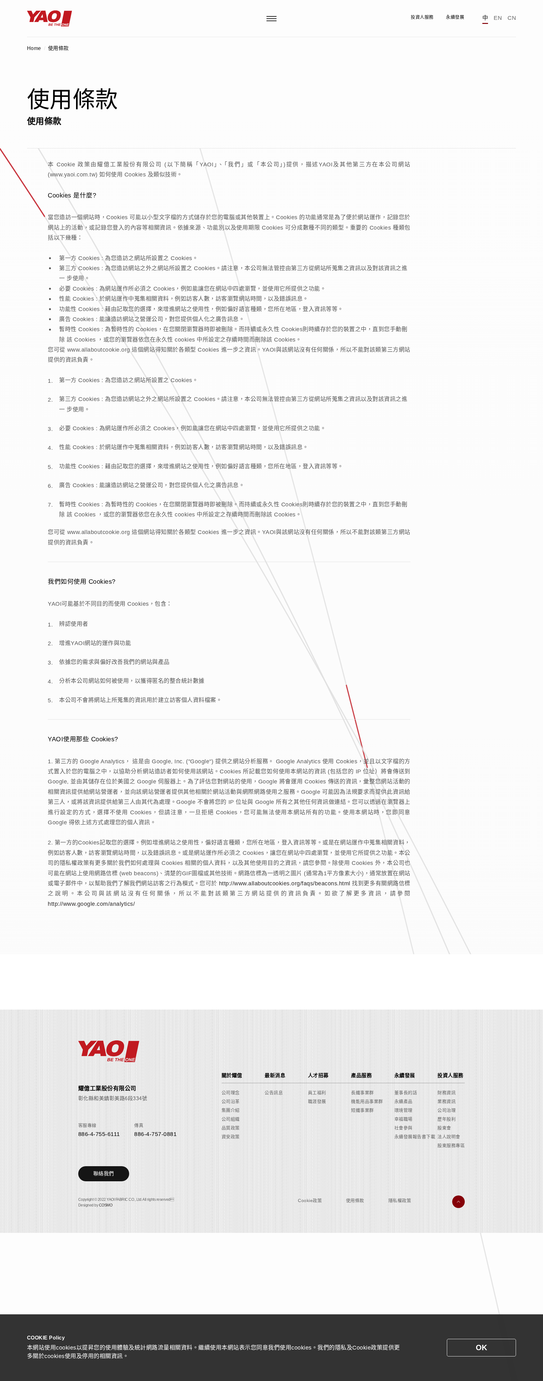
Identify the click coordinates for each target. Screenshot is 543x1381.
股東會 (444, 1127)
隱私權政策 (399, 1200)
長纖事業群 (362, 1092)
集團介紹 (231, 1110)
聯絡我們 (103, 1173)
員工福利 (317, 1092)
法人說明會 (448, 1136)
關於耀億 (232, 1075)
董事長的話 (405, 1092)
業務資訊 (446, 1101)
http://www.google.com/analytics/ (91, 904)
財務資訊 (446, 1092)
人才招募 (318, 1075)
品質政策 (231, 1127)
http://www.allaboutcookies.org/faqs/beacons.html (284, 883)
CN (511, 18)
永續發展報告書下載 (415, 1136)
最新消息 (275, 1075)
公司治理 (446, 1110)
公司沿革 (231, 1101)
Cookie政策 (310, 1200)
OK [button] (481, 1347)
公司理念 (231, 1092)
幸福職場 (403, 1119)
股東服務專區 (451, 1145)
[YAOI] (49, 18)
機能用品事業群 (367, 1101)
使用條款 (58, 48)
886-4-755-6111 (99, 1134)
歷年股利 (446, 1119)
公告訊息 (274, 1092)
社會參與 (403, 1127)
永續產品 (403, 1101)
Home (34, 48)
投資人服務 (450, 1075)
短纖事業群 (362, 1110)
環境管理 (403, 1110)
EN (498, 18)
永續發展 (404, 1075)
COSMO (105, 1205)
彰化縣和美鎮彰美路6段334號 (112, 1098)
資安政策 (231, 1136)
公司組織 (231, 1119)
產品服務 (361, 1075)
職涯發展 (317, 1101)
